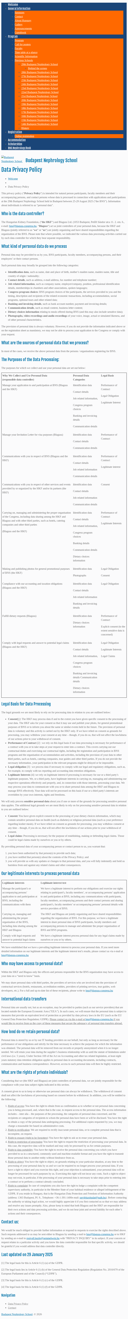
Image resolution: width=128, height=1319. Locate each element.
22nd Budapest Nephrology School (39, 92)
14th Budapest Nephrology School (39, 124)
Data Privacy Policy (18, 1303)
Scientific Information (26, 56)
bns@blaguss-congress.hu (22, 226)
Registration (15, 132)
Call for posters (23, 44)
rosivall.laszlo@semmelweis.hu (43, 1238)
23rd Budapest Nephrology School (39, 88)
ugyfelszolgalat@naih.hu (93, 1197)
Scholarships (15, 144)
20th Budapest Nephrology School (39, 100)
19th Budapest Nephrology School (39, 104)
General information (19, 8)
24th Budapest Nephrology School (39, 84)
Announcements (23, 28)
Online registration (24, 136)
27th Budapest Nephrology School (39, 76)
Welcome (13, 4)
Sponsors (19, 12)
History (25, 128)
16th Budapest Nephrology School (39, 116)
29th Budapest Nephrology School (39, 64)
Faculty (18, 48)
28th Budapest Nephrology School (39, 72)
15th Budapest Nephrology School (39, 120)
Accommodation (17, 140)
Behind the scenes (37, 68)
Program (13, 36)
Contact (19, 16)
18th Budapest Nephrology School (39, 108)
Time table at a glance (26, 52)
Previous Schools (24, 60)
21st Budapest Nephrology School (39, 96)
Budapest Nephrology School (16, 1314)
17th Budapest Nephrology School (39, 112)
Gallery (18, 24)
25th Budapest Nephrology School (39, 80)
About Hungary (23, 20)
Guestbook (20, 32)
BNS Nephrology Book (19, 148)
